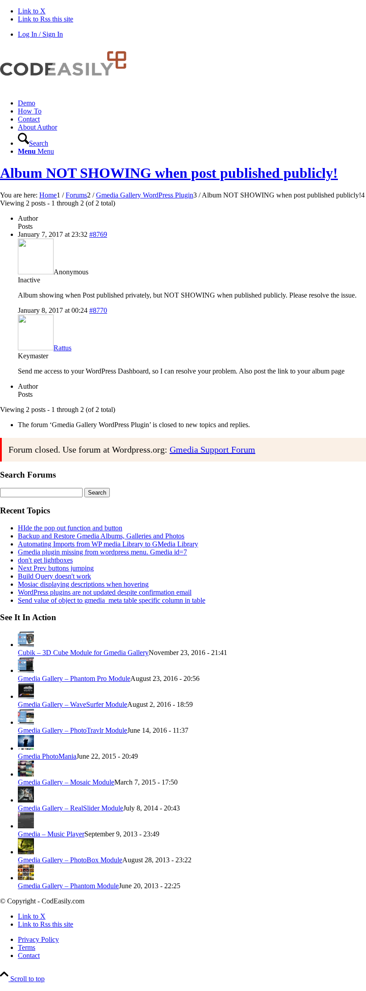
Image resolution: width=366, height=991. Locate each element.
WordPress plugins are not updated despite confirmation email (104, 592)
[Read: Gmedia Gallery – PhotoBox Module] (26, 852)
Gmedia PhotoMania (47, 756)
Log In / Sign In (40, 34)
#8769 (98, 234)
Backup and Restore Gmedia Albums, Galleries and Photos (101, 536)
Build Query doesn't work (54, 576)
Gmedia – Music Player (51, 834)
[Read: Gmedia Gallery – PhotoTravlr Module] (26, 722)
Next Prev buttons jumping (56, 568)
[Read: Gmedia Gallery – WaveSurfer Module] (26, 696)
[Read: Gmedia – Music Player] (26, 826)
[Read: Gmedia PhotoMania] (26, 748)
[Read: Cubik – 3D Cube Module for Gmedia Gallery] (26, 644)
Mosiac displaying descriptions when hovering (83, 584)
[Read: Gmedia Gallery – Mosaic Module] (26, 774)
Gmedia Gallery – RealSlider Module (70, 808)
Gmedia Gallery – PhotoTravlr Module (72, 730)
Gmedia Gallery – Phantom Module (68, 886)
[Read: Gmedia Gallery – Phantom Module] (26, 878)
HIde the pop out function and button (70, 528)
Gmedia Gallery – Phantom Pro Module (74, 678)
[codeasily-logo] (67, 88)
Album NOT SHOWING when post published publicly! (169, 173)
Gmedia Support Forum (212, 449)
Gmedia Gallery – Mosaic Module (66, 782)
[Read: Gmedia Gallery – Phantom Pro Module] (26, 670)
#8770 (98, 310)
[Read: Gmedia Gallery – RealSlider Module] (26, 800)
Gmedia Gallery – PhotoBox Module (70, 860)
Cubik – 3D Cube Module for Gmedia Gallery (83, 652)
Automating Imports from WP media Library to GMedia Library (108, 544)
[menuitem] (192, 103)
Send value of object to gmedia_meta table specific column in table (111, 600)
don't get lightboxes (45, 560)
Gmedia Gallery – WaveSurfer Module (72, 704)
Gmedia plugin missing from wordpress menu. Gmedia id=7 (102, 552)
